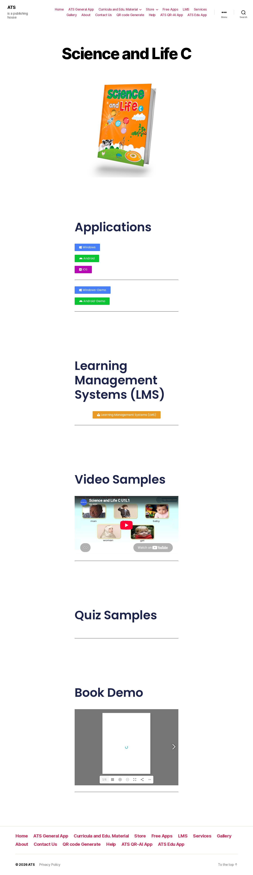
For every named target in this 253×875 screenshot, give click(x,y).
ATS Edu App (197, 15)
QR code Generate (130, 15)
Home (59, 9)
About (86, 15)
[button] (83, 269)
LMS (186, 9)
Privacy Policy (49, 864)
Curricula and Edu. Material (118, 9)
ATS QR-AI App (171, 15)
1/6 (104, 779)
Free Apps (170, 9)
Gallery (71, 15)
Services (200, 9)
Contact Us (103, 15)
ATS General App (81, 9)
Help (152, 15)
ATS (11, 7)
